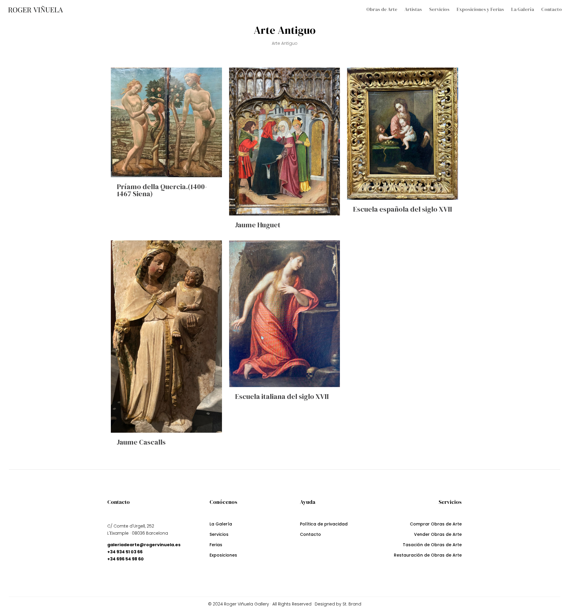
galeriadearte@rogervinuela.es (143, 545)
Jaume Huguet (257, 225)
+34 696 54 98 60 (125, 559)
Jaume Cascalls (141, 442)
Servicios (219, 535)
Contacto (310, 535)
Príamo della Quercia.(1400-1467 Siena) (162, 190)
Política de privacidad (324, 524)
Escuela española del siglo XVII (402, 209)
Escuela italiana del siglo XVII (282, 396)
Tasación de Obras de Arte (432, 545)
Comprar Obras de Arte (436, 524)
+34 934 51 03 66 (125, 552)
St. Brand (351, 604)
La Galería (221, 524)
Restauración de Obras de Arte (428, 556)
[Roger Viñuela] (35, 9)
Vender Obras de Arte (438, 535)
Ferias (216, 545)
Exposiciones (223, 556)
